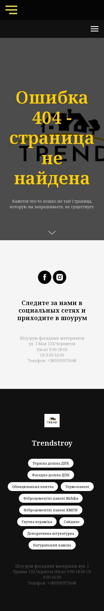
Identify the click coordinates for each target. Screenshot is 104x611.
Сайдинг (72, 521)
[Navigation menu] (11, 10)
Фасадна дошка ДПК (51, 475)
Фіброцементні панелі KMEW (51, 510)
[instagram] (59, 277)
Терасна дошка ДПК (50, 463)
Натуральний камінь (52, 545)
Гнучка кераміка (37, 521)
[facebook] (44, 277)
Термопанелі (77, 486)
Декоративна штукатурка (50, 533)
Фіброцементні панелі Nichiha (50, 498)
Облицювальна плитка (33, 486)
